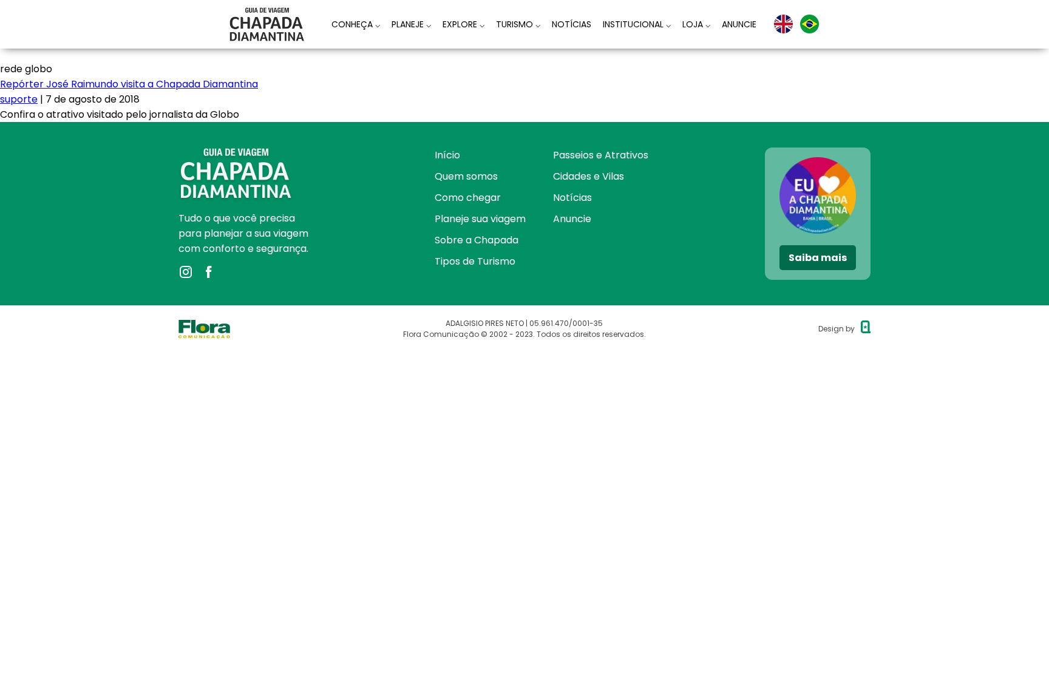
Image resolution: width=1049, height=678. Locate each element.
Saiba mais (818, 258)
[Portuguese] (809, 24)
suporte (19, 99)
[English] (783, 24)
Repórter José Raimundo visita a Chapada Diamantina (129, 84)
